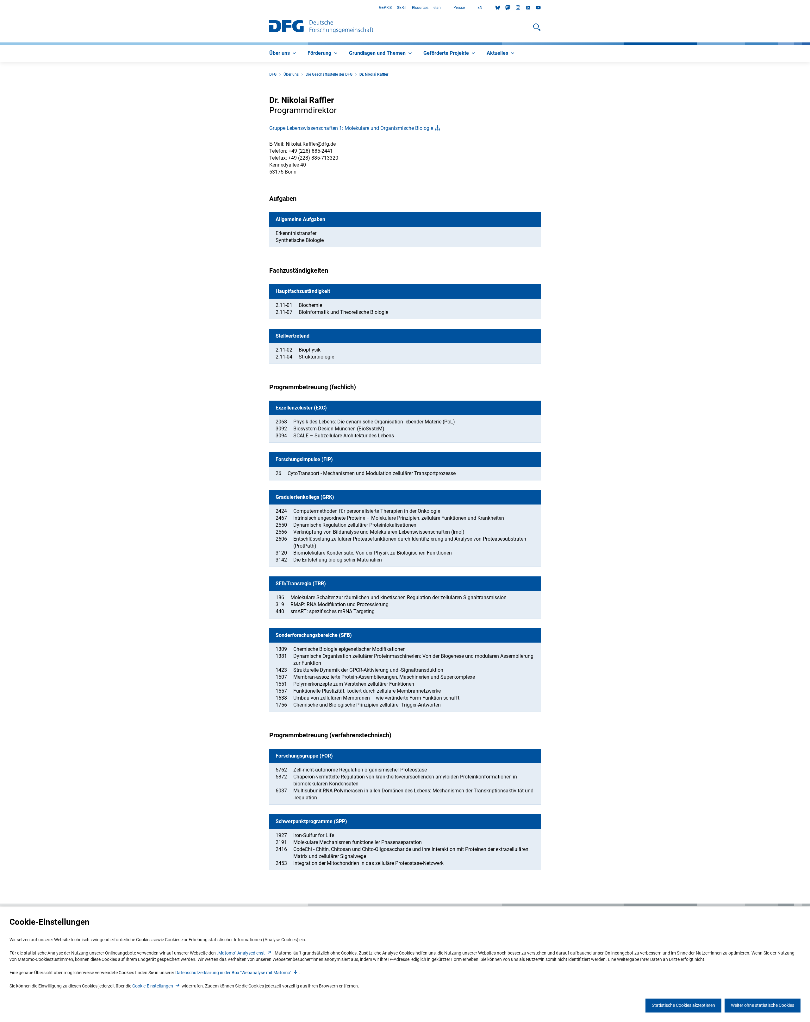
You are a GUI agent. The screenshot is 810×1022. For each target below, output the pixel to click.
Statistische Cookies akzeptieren (683, 1005)
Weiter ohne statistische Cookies (762, 1005)
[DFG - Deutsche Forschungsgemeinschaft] (321, 27)
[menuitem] (283, 53)
